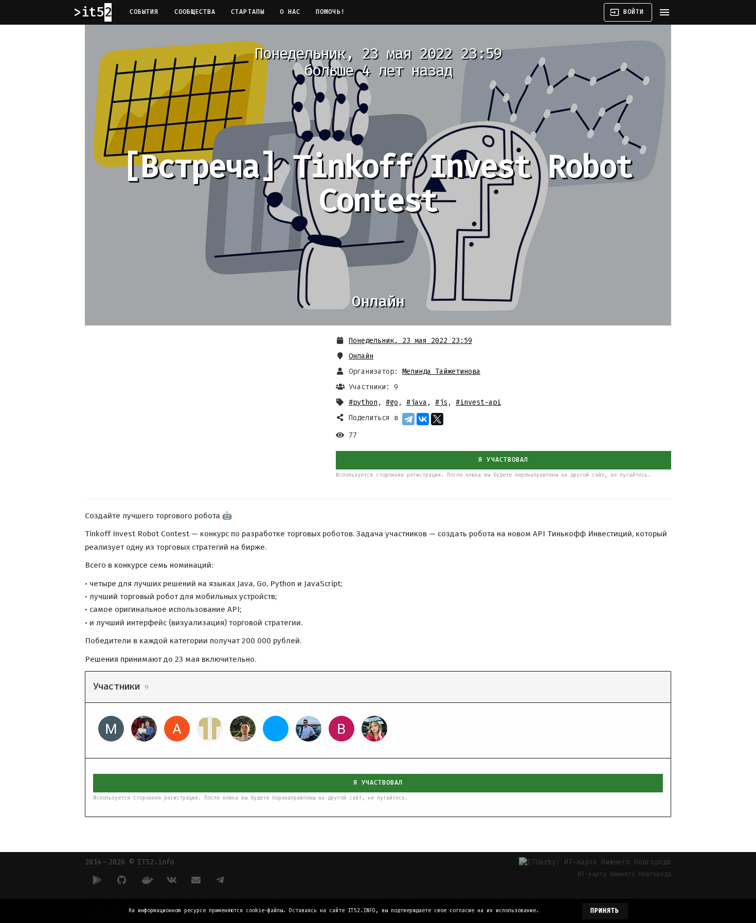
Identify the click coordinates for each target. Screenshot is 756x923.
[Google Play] (97, 879)
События (144, 11)
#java (416, 402)
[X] (437, 419)
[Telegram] (408, 419)
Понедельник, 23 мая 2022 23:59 (410, 340)
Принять (605, 910)
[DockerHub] (146, 879)
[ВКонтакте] (423, 419)
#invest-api (478, 402)
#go (392, 402)
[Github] (122, 879)
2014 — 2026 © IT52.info (129, 862)
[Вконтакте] (171, 879)
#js (441, 402)
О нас (290, 11)
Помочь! (330, 11)
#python (363, 402)
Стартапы (247, 11)
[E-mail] (196, 879)
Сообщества (195, 11)
